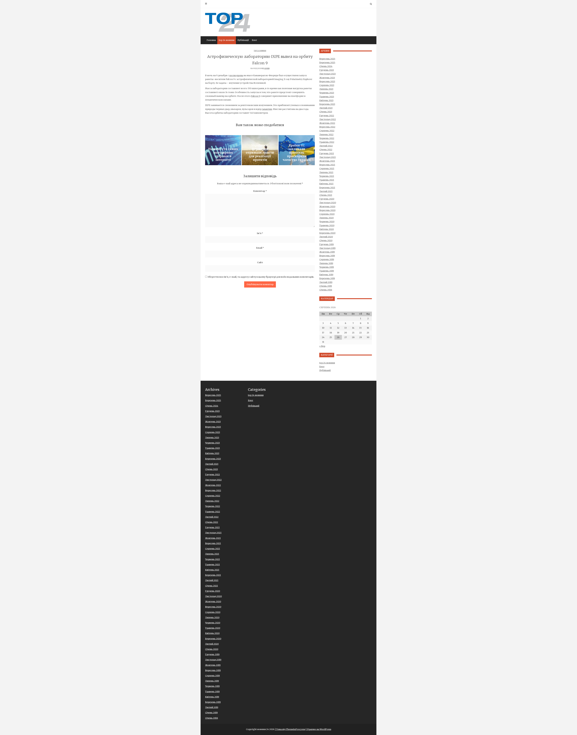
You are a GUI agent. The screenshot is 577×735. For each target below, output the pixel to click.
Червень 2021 (326, 176)
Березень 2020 (327, 233)
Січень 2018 (325, 289)
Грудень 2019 (326, 244)
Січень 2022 (325, 149)
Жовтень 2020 (327, 206)
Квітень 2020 (326, 229)
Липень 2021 (326, 172)
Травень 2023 (326, 96)
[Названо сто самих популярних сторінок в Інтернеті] (223, 150)
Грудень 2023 (326, 70)
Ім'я (260, 233)
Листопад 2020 (327, 202)
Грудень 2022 (326, 115)
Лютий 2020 (326, 236)
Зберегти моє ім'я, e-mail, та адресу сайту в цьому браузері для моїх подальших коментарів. (261, 277)
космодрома (236, 75)
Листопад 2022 (327, 119)
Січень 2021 (325, 195)
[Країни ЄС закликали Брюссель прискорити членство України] (297, 150)
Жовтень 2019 (327, 252)
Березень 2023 (327, 104)
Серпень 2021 (326, 168)
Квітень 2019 (326, 274)
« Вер (322, 346)
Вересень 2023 (327, 81)
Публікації (243, 40)
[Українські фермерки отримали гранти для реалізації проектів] (260, 150)
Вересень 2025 (327, 58)
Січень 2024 (325, 66)
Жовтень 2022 (327, 123)
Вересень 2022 (327, 127)
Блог (254, 40)
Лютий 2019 (325, 282)
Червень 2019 (326, 267)
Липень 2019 (326, 263)
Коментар (260, 191)
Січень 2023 (325, 111)
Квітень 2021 (326, 183)
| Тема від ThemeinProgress (290, 729)
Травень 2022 (326, 142)
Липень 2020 (326, 217)
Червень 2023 (326, 92)
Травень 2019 (326, 271)
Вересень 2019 (327, 255)
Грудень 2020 (326, 199)
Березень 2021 (327, 187)
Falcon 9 (255, 96)
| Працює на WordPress (318, 729)
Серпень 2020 (326, 214)
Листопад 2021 (327, 157)
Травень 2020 (326, 225)
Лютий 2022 (326, 145)
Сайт (260, 262)
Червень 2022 (326, 138)
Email (260, 248)
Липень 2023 (326, 89)
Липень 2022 (326, 134)
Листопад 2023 (327, 73)
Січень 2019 (325, 286)
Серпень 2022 (326, 130)
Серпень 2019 (326, 259)
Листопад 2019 (327, 248)
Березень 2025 (327, 62)
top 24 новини (226, 40)
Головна (211, 40)
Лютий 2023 (326, 108)
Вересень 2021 (327, 164)
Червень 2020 (326, 221)
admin (267, 68)
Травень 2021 (326, 180)
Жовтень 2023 (327, 77)
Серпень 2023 (326, 85)
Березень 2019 (327, 278)
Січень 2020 (325, 240)
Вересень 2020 (327, 210)
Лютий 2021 (326, 191)
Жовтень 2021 (327, 161)
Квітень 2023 (326, 100)
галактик (267, 109)
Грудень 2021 (326, 153)
